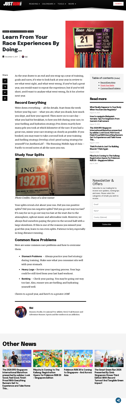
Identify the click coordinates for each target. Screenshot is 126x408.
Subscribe (106, 224)
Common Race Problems (111, 88)
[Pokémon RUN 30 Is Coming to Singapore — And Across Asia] (78, 358)
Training (30, 31)
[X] (4, 86)
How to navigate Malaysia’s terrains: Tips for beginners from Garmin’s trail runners (104, 118)
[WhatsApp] (4, 98)
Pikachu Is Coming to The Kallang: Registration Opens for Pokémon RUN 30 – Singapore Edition (105, 158)
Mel (26, 57)
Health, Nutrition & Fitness (18, 31)
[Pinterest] (4, 92)
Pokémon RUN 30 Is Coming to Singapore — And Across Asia (78, 372)
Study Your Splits (107, 85)
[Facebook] (4, 81)
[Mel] (23, 56)
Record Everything (108, 82)
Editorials (5, 31)
